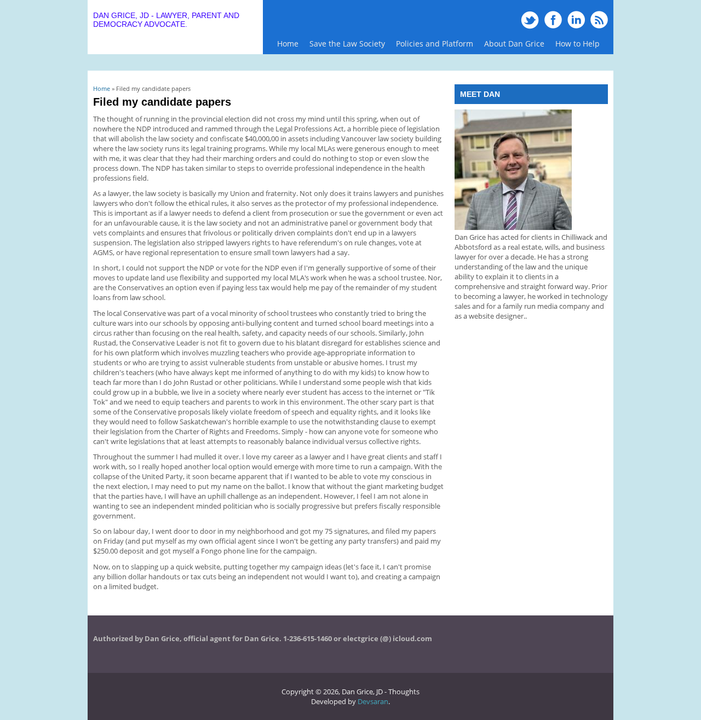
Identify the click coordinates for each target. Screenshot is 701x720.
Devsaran (373, 701)
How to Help (577, 43)
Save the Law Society (347, 43)
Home (287, 43)
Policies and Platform (431, 46)
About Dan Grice (514, 43)
